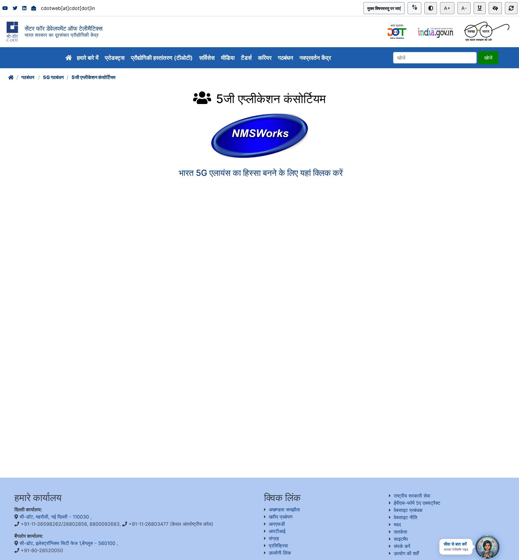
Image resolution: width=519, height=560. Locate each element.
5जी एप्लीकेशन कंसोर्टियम (93, 77)
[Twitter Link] (15, 8)
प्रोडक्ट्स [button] (115, 57)
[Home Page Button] (68, 57)
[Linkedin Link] (24, 8)
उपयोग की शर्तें (406, 553)
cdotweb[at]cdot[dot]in (68, 8)
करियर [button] (265, 57)
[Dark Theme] (430, 8)
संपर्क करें (402, 546)
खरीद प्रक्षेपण (281, 517)
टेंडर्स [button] (247, 57)
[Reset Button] (511, 8)
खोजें (488, 58)
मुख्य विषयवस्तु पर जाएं (384, 8)
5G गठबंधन (53, 77)
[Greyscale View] (495, 8)
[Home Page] (11, 77)
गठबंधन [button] (286, 57)
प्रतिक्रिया (278, 546)
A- (464, 8)
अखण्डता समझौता (284, 509)
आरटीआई (277, 531)
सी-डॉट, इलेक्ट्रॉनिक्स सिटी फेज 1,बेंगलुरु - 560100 (68, 543)
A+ (447, 8)
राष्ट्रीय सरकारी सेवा (412, 496)
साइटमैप (401, 539)
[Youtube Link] (5, 8)
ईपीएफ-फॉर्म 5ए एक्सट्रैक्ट (417, 503)
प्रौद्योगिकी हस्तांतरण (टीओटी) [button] (162, 57)
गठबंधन (28, 77)
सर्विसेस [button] (207, 57)
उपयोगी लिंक (280, 553)
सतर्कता (400, 532)
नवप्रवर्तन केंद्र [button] (315, 57)
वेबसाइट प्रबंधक (408, 510)
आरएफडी (277, 524)
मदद (397, 525)
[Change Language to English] (414, 8)
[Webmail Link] (33, 8)
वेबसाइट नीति (405, 517)
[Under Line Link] (480, 8)
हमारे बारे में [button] (88, 57)
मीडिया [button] (228, 57)
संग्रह (274, 538)
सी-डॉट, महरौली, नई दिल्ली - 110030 (55, 517)
